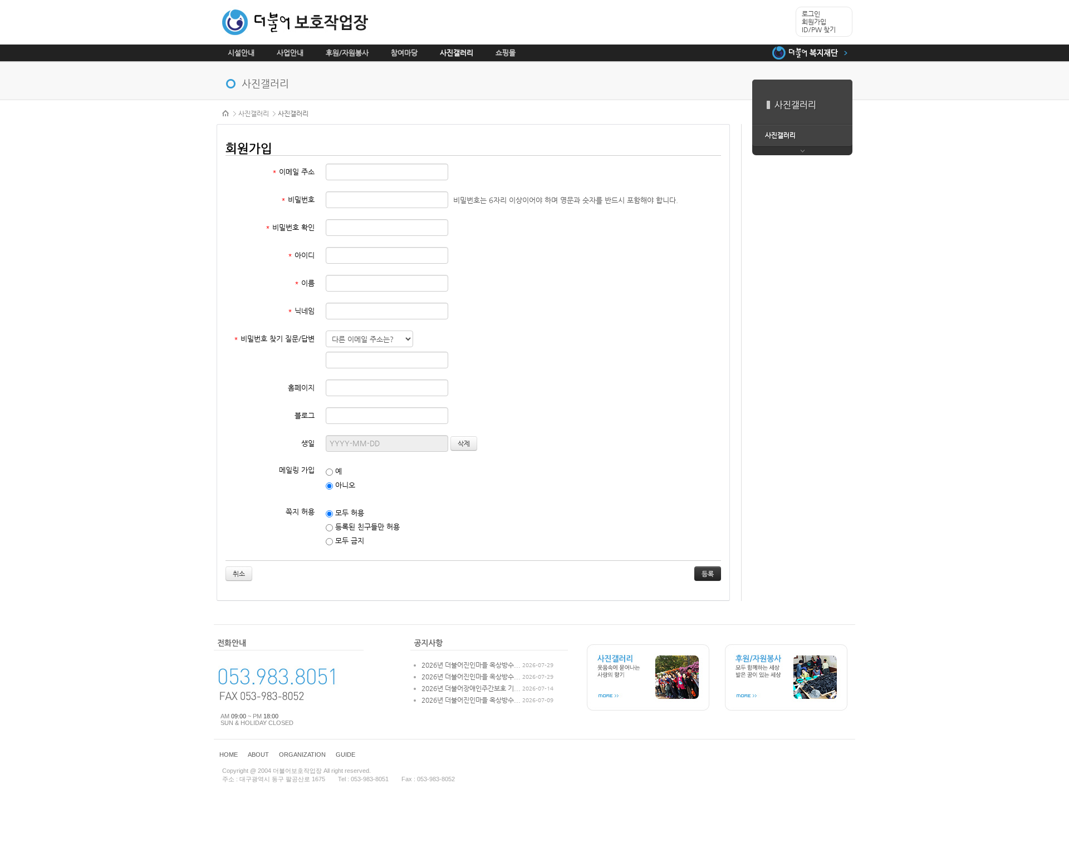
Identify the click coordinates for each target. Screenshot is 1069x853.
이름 (305, 283)
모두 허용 (348, 513)
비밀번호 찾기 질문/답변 (274, 338)
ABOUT (258, 754)
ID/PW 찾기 (819, 29)
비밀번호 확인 (290, 227)
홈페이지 (301, 387)
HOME (226, 114)
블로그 (305, 415)
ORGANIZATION (302, 754)
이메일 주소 (293, 171)
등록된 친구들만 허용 (366, 526)
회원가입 (814, 22)
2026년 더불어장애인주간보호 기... (471, 688)
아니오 (344, 485)
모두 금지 (348, 540)
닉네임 (301, 311)
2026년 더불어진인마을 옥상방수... (471, 665)
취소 (239, 574)
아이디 (301, 255)
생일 (308, 443)
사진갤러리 (253, 113)
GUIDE (345, 754)
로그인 (811, 14)
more (802, 151)
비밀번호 (298, 199)
